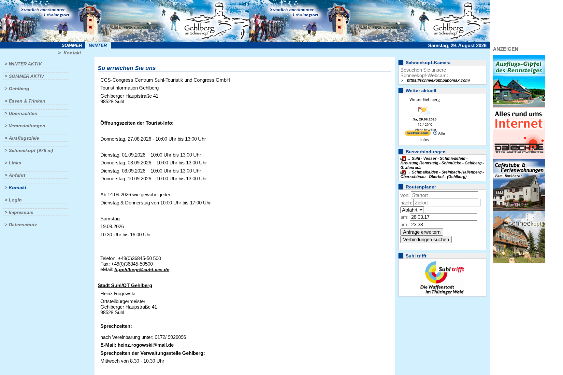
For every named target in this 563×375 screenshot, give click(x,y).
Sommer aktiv (26, 76)
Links (15, 162)
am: (404, 217)
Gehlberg (19, 88)
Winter (98, 45)
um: (404, 224)
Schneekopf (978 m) (31, 150)
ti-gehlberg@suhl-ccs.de (141, 269)
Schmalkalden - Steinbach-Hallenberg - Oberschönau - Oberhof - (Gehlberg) (442, 174)
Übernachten (23, 113)
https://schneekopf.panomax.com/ (438, 80)
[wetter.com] (418, 134)
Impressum (21, 212)
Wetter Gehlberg (425, 99)
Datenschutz (23, 224)
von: (405, 195)
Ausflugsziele (24, 138)
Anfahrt (17, 175)
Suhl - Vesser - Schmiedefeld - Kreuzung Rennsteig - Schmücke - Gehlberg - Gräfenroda (442, 163)
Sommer (72, 45)
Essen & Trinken (27, 101)
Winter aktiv (25, 63)
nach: (406, 202)
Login (15, 199)
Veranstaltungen (27, 125)
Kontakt (72, 52)
